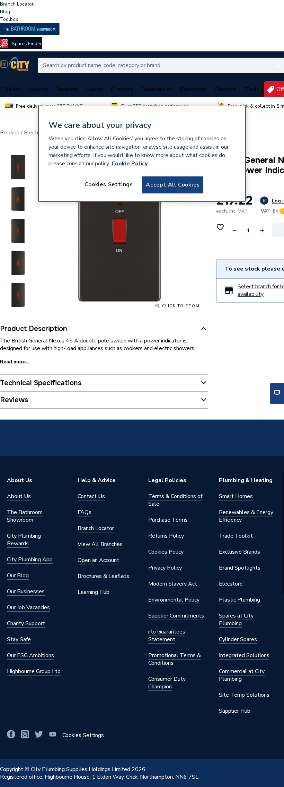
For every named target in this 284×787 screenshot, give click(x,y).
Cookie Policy (130, 163)
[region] (142, 154)
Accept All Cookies (172, 185)
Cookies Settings (109, 184)
